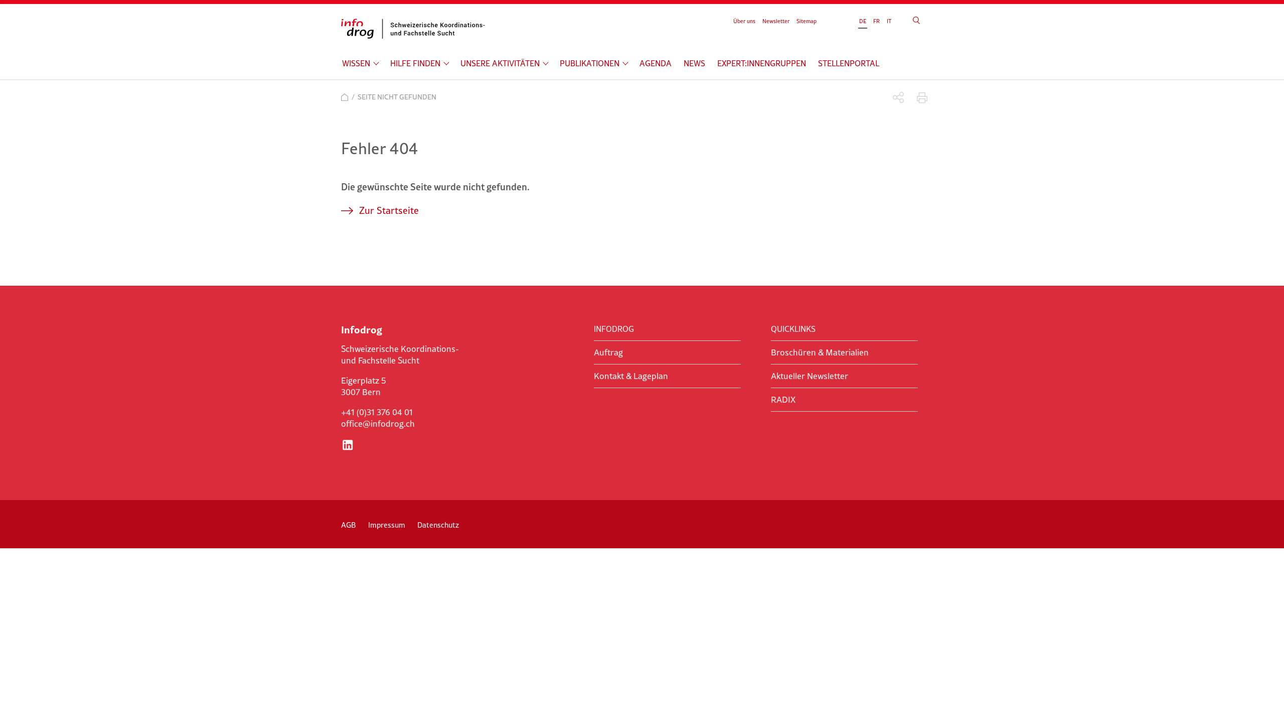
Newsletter (775, 21)
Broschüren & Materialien (820, 352)
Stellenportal (848, 63)
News (694, 63)
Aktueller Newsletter (809, 376)
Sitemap (806, 21)
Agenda (655, 63)
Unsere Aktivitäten (500, 63)
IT (889, 21)
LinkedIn (347, 444)
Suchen (916, 20)
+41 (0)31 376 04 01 (377, 412)
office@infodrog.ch (378, 424)
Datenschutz (438, 525)
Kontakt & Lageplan (631, 376)
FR (876, 21)
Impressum (386, 525)
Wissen (356, 63)
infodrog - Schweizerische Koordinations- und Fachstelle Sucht (416, 29)
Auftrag (608, 352)
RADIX (783, 400)
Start (345, 97)
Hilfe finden (415, 63)
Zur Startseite (389, 210)
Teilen (898, 97)
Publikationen (589, 63)
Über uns (744, 21)
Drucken (922, 97)
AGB (348, 525)
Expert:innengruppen (761, 63)
